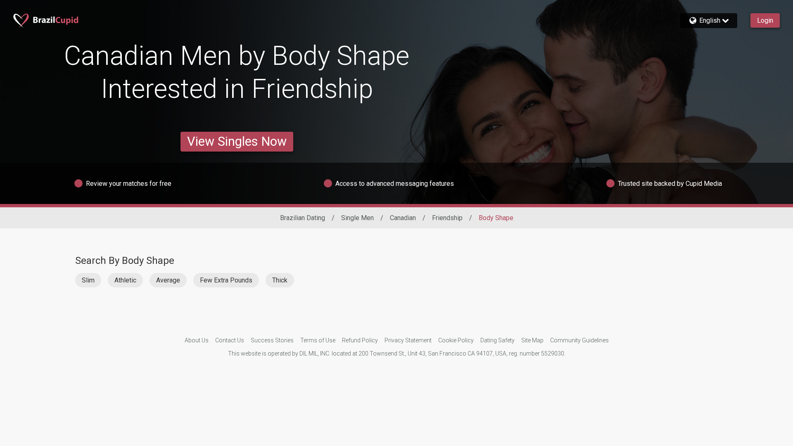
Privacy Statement (408, 340)
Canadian (403, 218)
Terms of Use (317, 340)
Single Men (357, 218)
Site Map (532, 340)
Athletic (125, 280)
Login (765, 20)
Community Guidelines (579, 340)
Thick (279, 280)
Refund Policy (360, 340)
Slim (88, 280)
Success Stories (272, 340)
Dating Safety (497, 340)
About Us (197, 340)
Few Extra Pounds (226, 280)
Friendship (447, 218)
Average (168, 280)
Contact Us (229, 340)
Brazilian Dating (302, 218)
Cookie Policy (456, 340)
